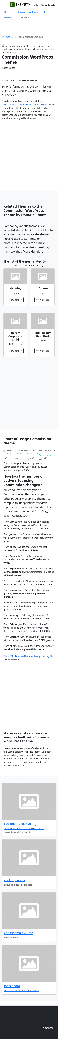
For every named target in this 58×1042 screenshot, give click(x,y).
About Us (48, 1027)
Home (6, 1022)
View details (15, 299)
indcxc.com (12, 986)
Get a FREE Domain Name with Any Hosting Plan (28, 656)
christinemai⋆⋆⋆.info (18, 933)
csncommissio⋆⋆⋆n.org (20, 824)
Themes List (8, 36)
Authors (33, 12)
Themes (8, 12)
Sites (44, 12)
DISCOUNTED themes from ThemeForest (23, 104)
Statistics (9, 17)
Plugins (21, 12)
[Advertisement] (29, 153)
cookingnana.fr (14, 880)
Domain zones (47, 1022)
